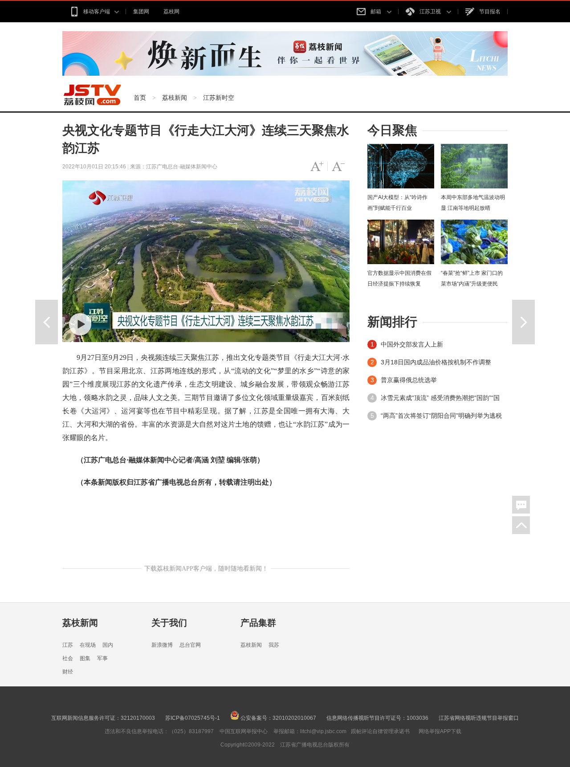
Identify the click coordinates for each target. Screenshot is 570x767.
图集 (85, 658)
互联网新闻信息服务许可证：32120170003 (103, 718)
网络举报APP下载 (440, 731)
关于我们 (169, 623)
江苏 (67, 645)
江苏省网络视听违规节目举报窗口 (479, 718)
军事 (102, 658)
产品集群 (258, 623)
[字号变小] (338, 166)
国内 (107, 645)
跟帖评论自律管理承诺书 (380, 731)
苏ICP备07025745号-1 (192, 718)
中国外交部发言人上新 (412, 344)
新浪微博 (162, 645)
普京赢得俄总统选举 (409, 380)
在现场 (88, 645)
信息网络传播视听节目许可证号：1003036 (377, 718)
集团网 (141, 11)
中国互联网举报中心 (244, 731)
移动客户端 (96, 11)
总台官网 (190, 645)
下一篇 (523, 322)
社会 (67, 658)
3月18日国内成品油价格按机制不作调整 (436, 362)
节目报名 (490, 11)
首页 (140, 97)
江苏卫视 (430, 11)
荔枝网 (171, 11)
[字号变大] (316, 166)
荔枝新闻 (174, 97)
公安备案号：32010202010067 (277, 718)
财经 (67, 672)
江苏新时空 (218, 97)
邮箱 (376, 11)
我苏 (274, 645)
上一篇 (46, 322)
